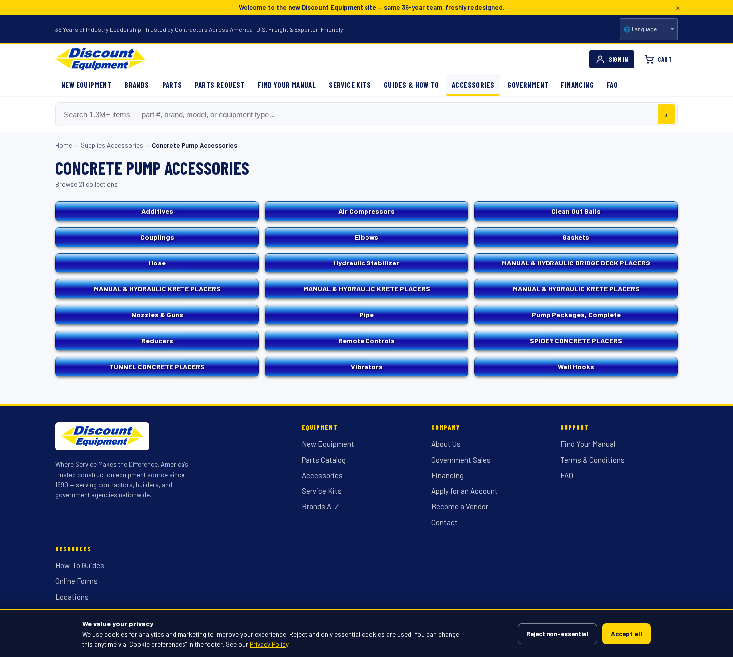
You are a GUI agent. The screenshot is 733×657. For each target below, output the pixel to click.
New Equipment (86, 84)
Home (63, 145)
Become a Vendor (459, 506)
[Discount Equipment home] (100, 59)
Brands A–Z (320, 506)
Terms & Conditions (592, 459)
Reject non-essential (557, 634)
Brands (136, 84)
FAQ (612, 84)
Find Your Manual (287, 84)
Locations (72, 596)
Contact (444, 522)
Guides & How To (411, 84)
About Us (446, 443)
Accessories (473, 84)
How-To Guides (79, 565)
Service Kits (350, 84)
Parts (172, 84)
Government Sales (461, 459)
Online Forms (76, 580)
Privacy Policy (269, 644)
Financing (577, 84)
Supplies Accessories (112, 145)
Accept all (626, 634)
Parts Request (220, 84)
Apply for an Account (464, 490)
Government (527, 84)
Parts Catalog (324, 459)
